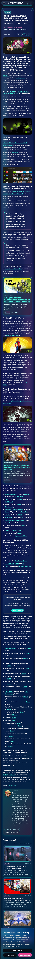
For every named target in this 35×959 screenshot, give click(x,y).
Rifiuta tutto (10, 955)
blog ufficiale (13, 269)
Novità (7, 312)
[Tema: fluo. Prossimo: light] (31, 3)
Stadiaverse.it (15, 3)
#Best (17, 29)
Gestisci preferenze (17, 610)
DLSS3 (12, 92)
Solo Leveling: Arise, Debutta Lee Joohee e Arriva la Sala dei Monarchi (17, 467)
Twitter (5, 775)
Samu (18, 23)
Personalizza (17, 950)
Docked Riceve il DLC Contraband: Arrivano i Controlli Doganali (15, 867)
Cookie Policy (15, 946)
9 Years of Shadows (11, 494)
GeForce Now (20, 27)
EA (23, 564)
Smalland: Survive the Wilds (14, 510)
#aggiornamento (9, 29)
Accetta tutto (25, 955)
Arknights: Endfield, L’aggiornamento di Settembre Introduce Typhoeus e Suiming (17, 300)
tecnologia (12, 335)
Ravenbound (9, 517)
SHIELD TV (15, 152)
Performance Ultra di (16, 93)
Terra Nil (7, 499)
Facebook (12, 775)
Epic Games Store (9, 27)
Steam (26, 494)
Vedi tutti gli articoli (11, 832)
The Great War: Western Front (14, 520)
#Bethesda (23, 29)
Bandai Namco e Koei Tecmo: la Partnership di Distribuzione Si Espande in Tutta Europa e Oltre (17, 899)
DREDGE (7, 515)
